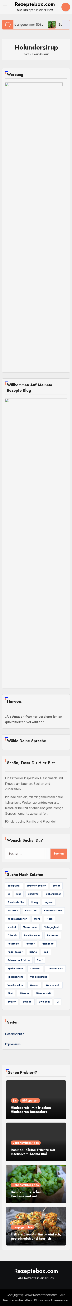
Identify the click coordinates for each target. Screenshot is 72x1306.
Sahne (33, 952)
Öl (57, 1001)
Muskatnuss (30, 927)
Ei (8, 894)
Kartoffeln (31, 910)
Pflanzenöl (47, 943)
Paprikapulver (32, 935)
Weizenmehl (53, 985)
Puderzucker (15, 952)
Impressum (13, 1044)
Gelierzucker (53, 894)
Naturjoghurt (51, 927)
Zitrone (24, 993)
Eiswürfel (33, 894)
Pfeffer (30, 943)
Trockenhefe (15, 976)
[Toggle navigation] (5, 7)
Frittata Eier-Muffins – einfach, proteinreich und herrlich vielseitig (36, 1238)
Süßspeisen (30, 1100)
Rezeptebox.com (35, 4)
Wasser (34, 985)
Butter (56, 885)
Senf (40, 960)
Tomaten (35, 968)
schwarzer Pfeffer (18, 960)
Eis (15, 1100)
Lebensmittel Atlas (26, 1143)
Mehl (37, 918)
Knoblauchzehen (17, 918)
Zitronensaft (43, 993)
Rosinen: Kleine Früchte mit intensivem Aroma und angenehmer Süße (33, 1154)
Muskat (11, 927)
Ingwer (49, 902)
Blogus (39, 1300)
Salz (46, 952)
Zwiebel (27, 1001)
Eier (18, 894)
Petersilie (13, 943)
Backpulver (14, 885)
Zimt (10, 993)
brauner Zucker (36, 885)
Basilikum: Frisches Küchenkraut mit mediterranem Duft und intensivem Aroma (30, 1198)
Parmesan (53, 935)
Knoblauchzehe (53, 910)
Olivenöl (12, 935)
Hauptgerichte (23, 1227)
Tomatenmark (55, 968)
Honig (34, 902)
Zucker (11, 1001)
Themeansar (59, 1300)
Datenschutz (14, 1034)
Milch (49, 918)
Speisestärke (15, 968)
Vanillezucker (15, 985)
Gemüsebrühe (15, 902)
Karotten (12, 910)
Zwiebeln (44, 1001)
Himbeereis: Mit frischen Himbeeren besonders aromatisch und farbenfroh (32, 1112)
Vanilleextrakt (38, 976)
